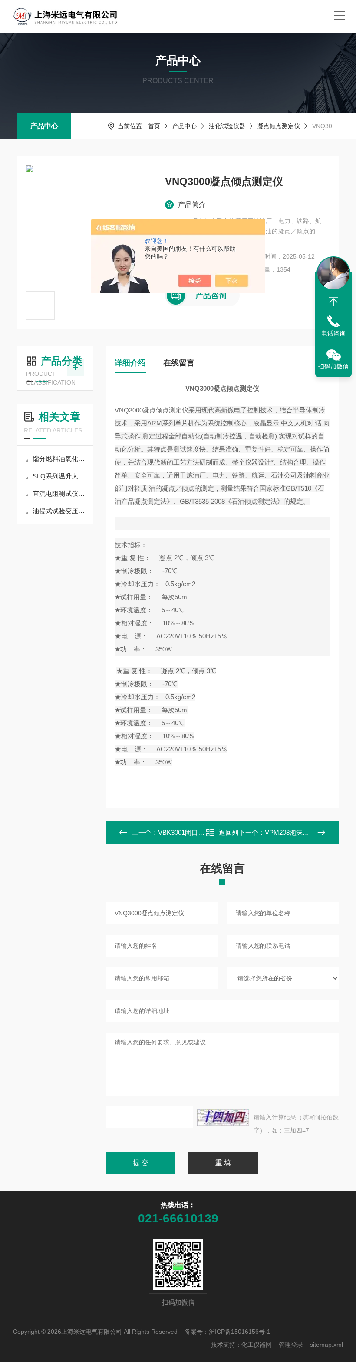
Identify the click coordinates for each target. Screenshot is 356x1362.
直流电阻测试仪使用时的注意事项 (59, 493)
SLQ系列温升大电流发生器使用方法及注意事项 (59, 476)
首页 (154, 126)
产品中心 (44, 126)
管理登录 (291, 1344)
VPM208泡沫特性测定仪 (300, 832)
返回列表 (228, 835)
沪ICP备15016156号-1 (239, 1331)
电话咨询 (333, 333)
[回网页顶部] (333, 301)
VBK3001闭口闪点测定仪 (194, 832)
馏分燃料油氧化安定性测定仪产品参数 (59, 458)
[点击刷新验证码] (223, 1117)
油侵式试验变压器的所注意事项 (59, 511)
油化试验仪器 (227, 126)
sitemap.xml (326, 1344)
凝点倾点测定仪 (278, 126)
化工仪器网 (256, 1344)
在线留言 (178, 363)
